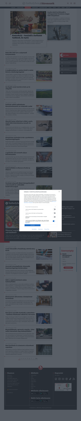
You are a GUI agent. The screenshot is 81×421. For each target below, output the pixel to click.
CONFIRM (33, 225)
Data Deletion (34, 229)
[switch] (54, 209)
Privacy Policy (46, 229)
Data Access (40, 229)
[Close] (60, 192)
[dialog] (40, 210)
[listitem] (40, 206)
